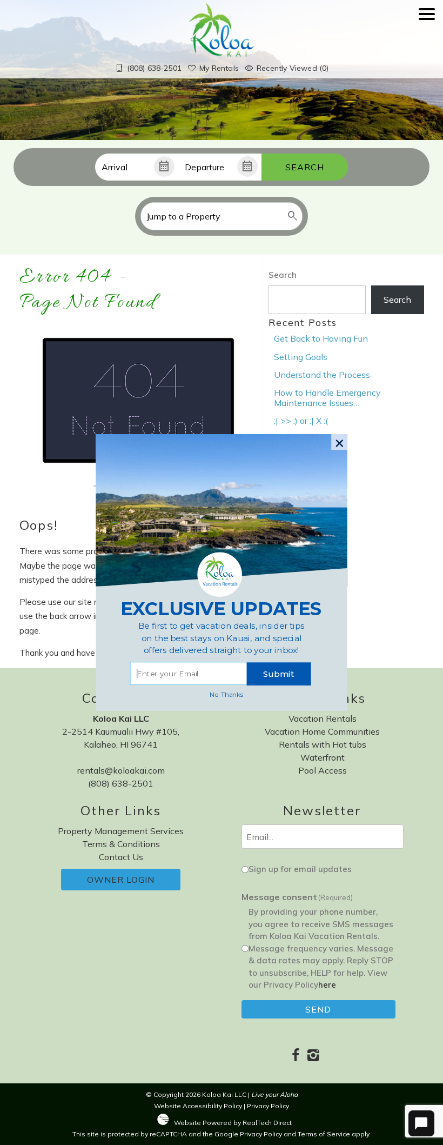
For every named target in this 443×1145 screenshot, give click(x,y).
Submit (278, 674)
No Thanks (227, 694)
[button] (221, 638)
